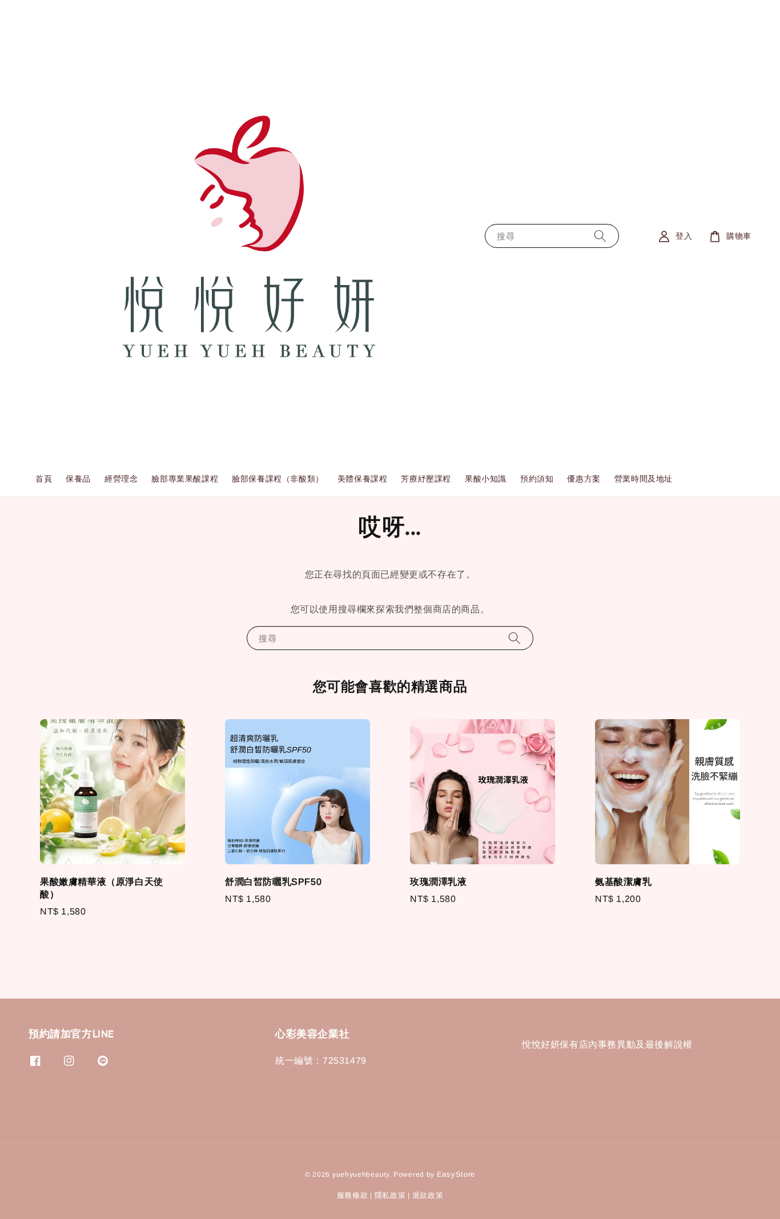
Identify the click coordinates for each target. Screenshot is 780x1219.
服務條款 (352, 1195)
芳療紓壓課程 (426, 478)
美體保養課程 (362, 478)
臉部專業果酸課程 (184, 478)
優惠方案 (583, 478)
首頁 (43, 478)
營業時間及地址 (643, 478)
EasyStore (456, 1174)
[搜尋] (600, 236)
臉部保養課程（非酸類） (278, 478)
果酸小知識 (485, 478)
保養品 (78, 478)
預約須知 (536, 478)
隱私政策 (390, 1195)
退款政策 (428, 1195)
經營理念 (121, 478)
